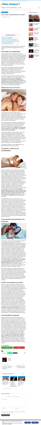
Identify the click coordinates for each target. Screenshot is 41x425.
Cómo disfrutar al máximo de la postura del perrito (34, 17)
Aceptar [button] (27, 422)
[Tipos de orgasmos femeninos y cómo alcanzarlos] (31, 38)
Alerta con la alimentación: (7, 38)
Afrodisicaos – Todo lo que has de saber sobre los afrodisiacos (7, 367)
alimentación (15, 87)
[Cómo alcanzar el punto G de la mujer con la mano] (21, 378)
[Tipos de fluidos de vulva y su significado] (31, 29)
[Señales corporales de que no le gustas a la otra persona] (31, 45)
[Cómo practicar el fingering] (31, 24)
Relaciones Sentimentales (12, 7)
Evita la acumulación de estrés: (8, 42)
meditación (3, 308)
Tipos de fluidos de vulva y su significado (37, 29)
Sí (7, 347)
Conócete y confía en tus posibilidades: (10, 39)
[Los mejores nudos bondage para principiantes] (31, 51)
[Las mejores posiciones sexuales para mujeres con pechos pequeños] (13, 378)
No (19, 347)
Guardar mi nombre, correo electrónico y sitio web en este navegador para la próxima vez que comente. (13, 412)
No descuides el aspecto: (7, 43)
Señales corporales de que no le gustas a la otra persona (34, 45)
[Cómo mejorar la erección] (31, 34)
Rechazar (35, 422)
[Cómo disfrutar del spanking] (31, 56)
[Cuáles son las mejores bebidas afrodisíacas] (5, 378)
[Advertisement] (14, 26)
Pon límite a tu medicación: (7, 37)
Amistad (19, 7)
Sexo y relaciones (5, 12)
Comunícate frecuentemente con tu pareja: (10, 41)
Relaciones (3, 7)
